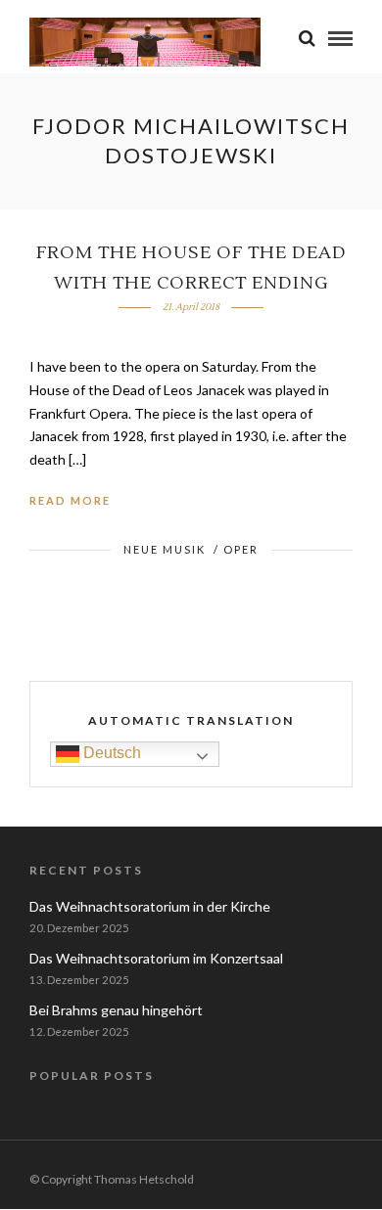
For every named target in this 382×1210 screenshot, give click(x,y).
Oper (241, 549)
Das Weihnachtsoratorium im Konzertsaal (156, 958)
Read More (70, 500)
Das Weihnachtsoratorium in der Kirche (149, 906)
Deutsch (110, 752)
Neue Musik (164, 549)
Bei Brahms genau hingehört (116, 1010)
